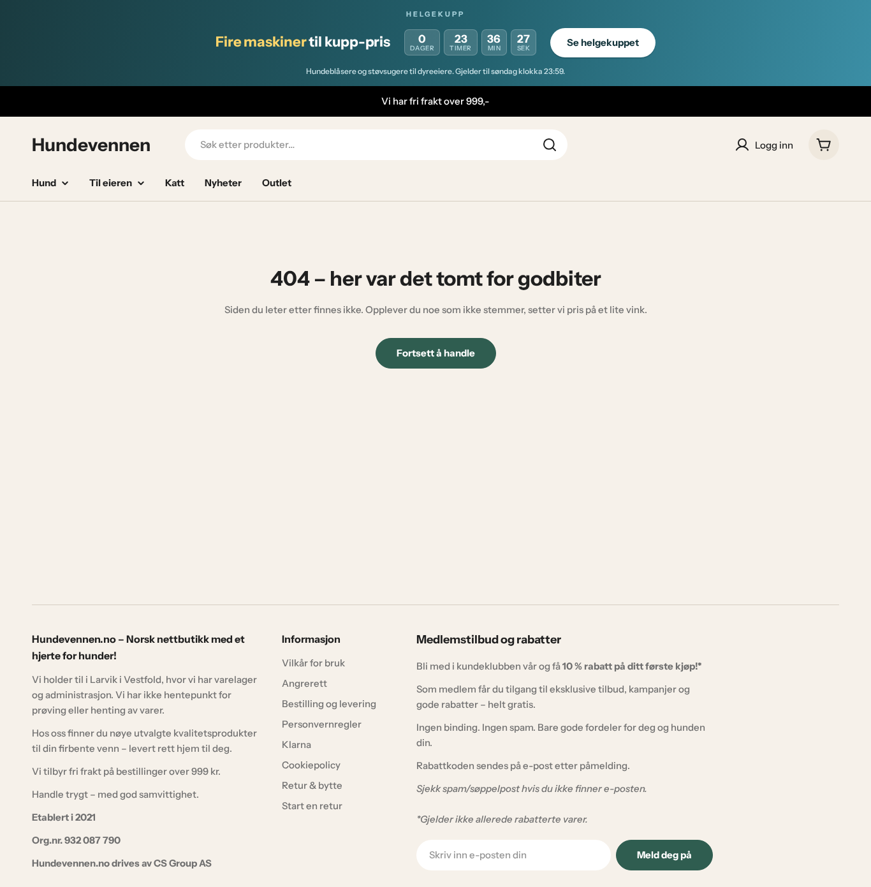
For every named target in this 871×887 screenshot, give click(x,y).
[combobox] (376, 144)
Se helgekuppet (603, 42)
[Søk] (549, 144)
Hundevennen (91, 145)
